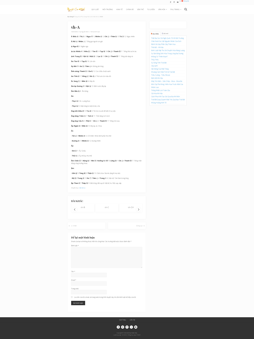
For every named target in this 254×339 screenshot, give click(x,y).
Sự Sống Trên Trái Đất (158, 63)
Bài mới (166, 33)
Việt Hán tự (82, 188)
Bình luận (75, 245)
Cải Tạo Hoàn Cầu (132, 333)
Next (138, 209)
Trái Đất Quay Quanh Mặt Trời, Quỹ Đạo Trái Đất (168, 99)
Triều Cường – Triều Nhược (160, 75)
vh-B (83, 207)
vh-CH (131, 207)
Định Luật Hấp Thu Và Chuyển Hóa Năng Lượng (168, 50)
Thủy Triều (155, 60)
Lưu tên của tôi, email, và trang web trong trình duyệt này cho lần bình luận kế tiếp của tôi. (105, 297)
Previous (75, 209)
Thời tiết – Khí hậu (157, 47)
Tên (73, 271)
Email (73, 280)
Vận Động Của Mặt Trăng (160, 69)
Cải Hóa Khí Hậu (157, 93)
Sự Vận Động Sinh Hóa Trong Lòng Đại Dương (167, 53)
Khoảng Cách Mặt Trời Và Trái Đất (163, 72)
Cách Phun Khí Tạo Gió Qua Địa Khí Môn (165, 96)
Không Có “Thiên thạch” (159, 56)
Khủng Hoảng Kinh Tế (158, 103)
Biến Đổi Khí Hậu (157, 78)
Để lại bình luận (95, 32)
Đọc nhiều (156, 34)
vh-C (107, 207)
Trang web (75, 289)
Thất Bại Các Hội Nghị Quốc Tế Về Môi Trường (167, 38)
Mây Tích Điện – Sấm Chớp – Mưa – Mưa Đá (166, 81)
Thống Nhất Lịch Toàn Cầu (160, 90)
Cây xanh (154, 66)
